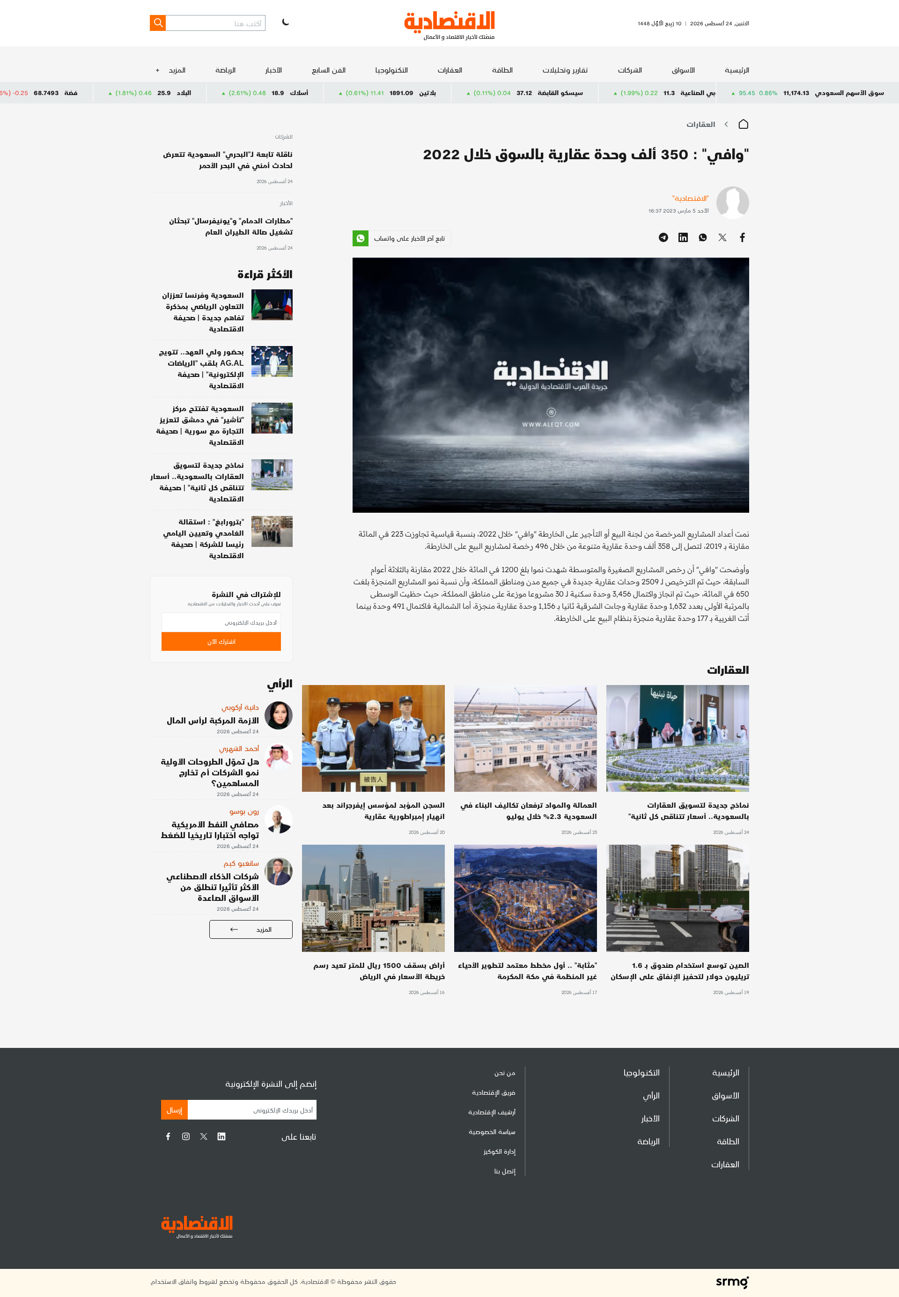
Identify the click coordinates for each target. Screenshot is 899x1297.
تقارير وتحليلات (565, 69)
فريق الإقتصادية (494, 1092)
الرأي (651, 1095)
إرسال (174, 1109)
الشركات (630, 69)
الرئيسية (737, 69)
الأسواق (683, 69)
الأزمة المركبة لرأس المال (213, 720)
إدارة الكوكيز (500, 1151)
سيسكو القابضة (642, 92)
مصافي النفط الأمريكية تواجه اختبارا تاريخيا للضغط (210, 829)
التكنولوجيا (392, 69)
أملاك (21, 92)
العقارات (450, 69)
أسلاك (381, 92)
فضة (153, 92)
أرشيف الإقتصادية (492, 1112)
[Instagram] (186, 1136)
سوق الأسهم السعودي (849, 92)
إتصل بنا (505, 1171)
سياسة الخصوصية (492, 1131)
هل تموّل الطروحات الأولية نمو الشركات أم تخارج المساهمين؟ (210, 772)
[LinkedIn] (221, 1136)
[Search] (158, 23)
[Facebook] (168, 1136)
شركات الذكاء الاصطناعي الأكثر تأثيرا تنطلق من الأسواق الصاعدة (212, 886)
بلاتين (509, 92)
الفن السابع (329, 69)
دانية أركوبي (240, 706)
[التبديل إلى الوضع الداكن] (285, 23)
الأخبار (273, 69)
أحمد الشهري (239, 748)
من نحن (505, 1072)
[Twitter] (204, 1136)
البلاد (266, 92)
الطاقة (502, 69)
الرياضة (225, 69)
